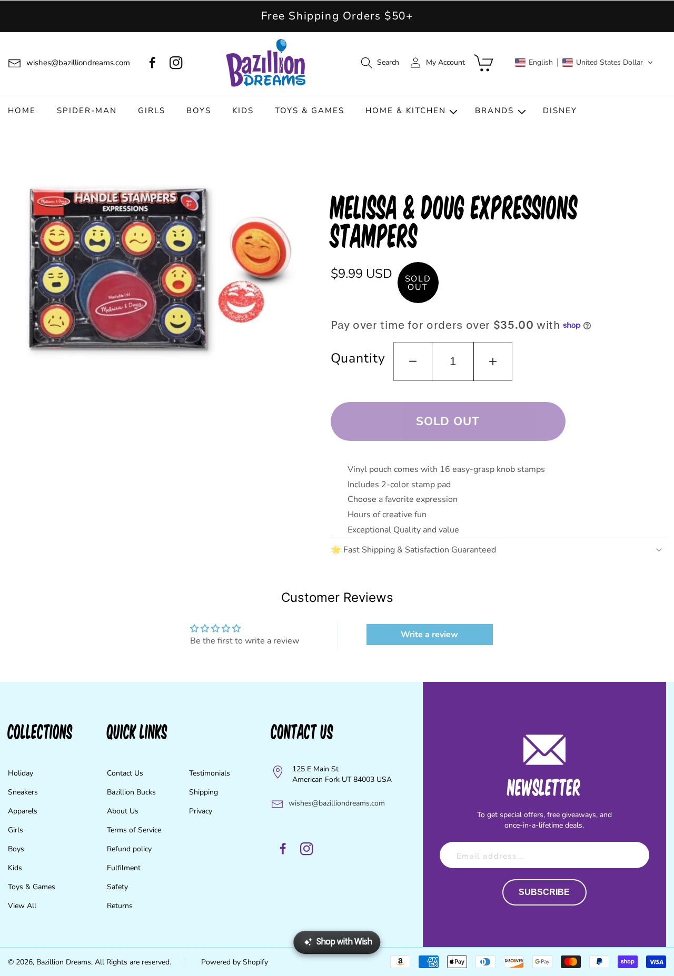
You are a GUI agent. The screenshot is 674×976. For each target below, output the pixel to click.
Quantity (358, 358)
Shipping (203, 792)
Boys (16, 849)
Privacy (200, 811)
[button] (380, 63)
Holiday (20, 773)
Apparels (22, 811)
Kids (15, 868)
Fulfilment (124, 868)
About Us (122, 811)
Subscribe (544, 892)
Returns (120, 906)
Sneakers (23, 792)
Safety (117, 887)
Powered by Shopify (234, 962)
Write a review (429, 634)
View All (22, 906)
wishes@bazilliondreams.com (337, 803)
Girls (15, 830)
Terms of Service (134, 830)
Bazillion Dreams (63, 962)
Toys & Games (31, 887)
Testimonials (209, 773)
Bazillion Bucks (131, 792)
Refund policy (129, 849)
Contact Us (125, 773)
